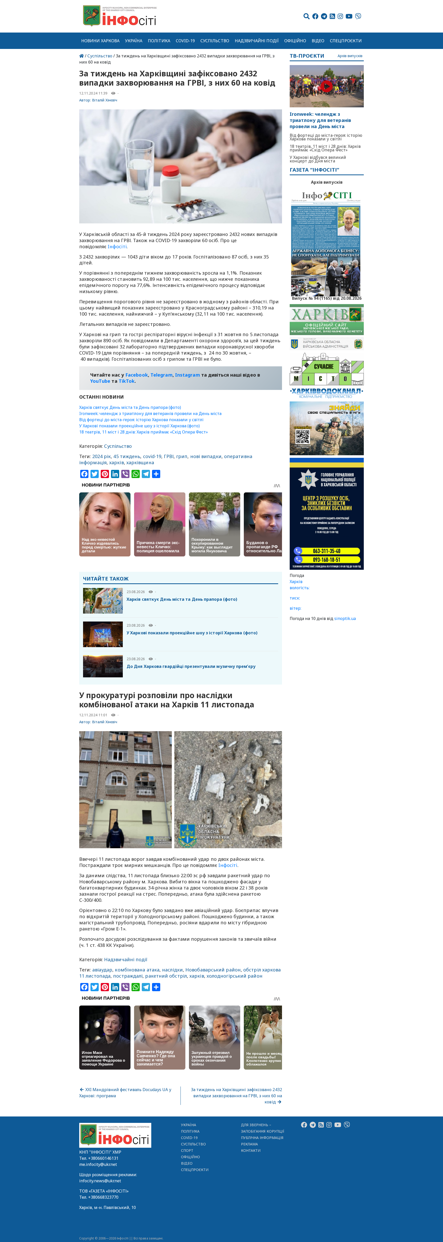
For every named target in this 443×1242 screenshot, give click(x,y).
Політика (159, 41)
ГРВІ (168, 456)
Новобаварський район (213, 970)
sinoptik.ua (345, 618)
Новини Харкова (100, 41)
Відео (318, 41)
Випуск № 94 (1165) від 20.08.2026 (326, 297)
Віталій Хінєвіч (104, 100)
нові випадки (206, 456)
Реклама (249, 1144)
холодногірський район (235, 976)
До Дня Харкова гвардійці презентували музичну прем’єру (191, 666)
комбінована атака (137, 970)
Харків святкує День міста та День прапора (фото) (130, 407)
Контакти (251, 1150)
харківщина (140, 462)
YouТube (100, 381)
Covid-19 (185, 41)
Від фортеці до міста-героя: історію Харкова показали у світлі (141, 419)
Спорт (187, 1150)
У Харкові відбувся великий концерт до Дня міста (318, 159)
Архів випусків (350, 56)
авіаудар (102, 970)
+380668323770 (103, 1197)
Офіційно (295, 41)
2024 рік (101, 456)
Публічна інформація (262, 1137)
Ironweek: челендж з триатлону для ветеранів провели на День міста (150, 413)
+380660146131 (103, 1158)
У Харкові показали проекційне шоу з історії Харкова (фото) (139, 426)
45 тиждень (126, 456)
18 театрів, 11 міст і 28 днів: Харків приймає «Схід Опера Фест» (143, 432)
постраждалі (128, 976)
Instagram (187, 375)
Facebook (136, 375)
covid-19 (152, 456)
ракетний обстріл (166, 976)
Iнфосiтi (117, 246)
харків (116, 462)
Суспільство (214, 41)
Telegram (161, 375)
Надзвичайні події (257, 41)
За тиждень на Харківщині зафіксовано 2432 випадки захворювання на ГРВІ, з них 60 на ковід (236, 1096)
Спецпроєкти (346, 41)
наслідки (172, 970)
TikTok (127, 381)
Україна (134, 41)
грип (181, 456)
